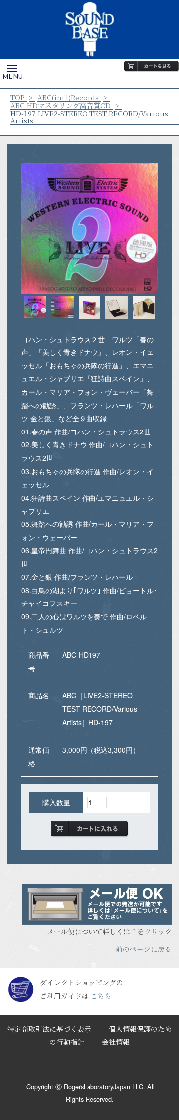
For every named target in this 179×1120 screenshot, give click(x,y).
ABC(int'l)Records (68, 97)
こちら (100, 996)
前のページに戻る (144, 949)
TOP (17, 97)
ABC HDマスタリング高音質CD (60, 105)
